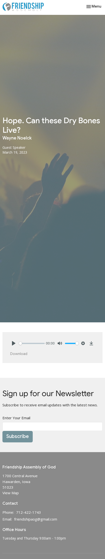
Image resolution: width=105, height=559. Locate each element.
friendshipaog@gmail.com (35, 519)
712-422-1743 (28, 512)
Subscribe (17, 436)
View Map (10, 492)
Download (18, 354)
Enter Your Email (16, 417)
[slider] (32, 343)
